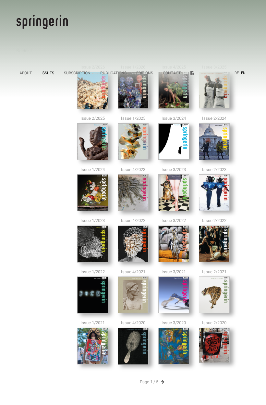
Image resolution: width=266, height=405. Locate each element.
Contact (172, 73)
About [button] (25, 73)
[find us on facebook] (194, 73)
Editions (144, 73)
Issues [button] (48, 73)
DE (237, 73)
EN (243, 73)
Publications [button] (113, 73)
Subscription (77, 73)
